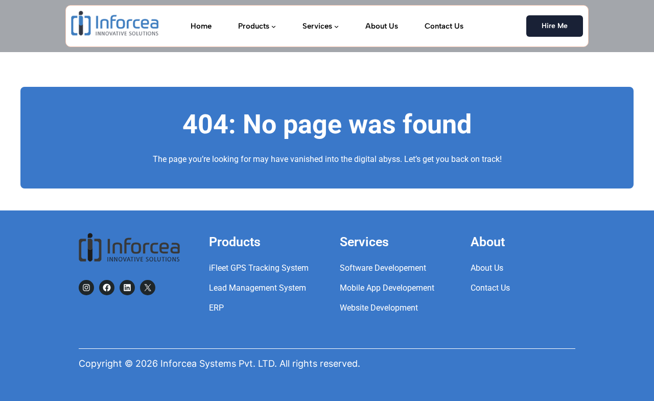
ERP (216, 308)
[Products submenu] (273, 25)
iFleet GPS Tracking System (259, 268)
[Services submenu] (336, 25)
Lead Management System (257, 288)
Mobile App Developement (387, 288)
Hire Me (555, 25)
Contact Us (490, 288)
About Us (487, 268)
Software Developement (383, 268)
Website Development (379, 308)
